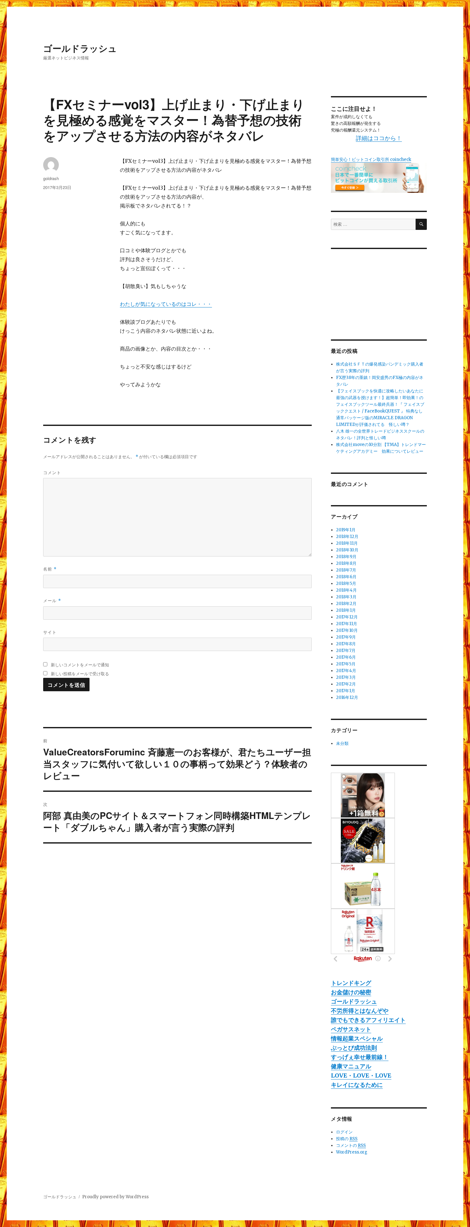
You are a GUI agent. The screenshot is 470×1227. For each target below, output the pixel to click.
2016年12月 (347, 697)
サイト (50, 632)
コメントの (351, 1145)
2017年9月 (346, 637)
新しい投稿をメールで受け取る (80, 673)
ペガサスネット (351, 1029)
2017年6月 (346, 657)
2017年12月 (347, 617)
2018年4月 (346, 590)
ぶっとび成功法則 (354, 1047)
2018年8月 (346, 563)
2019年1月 (346, 530)
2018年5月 (346, 583)
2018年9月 (346, 556)
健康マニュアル (351, 1066)
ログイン (344, 1132)
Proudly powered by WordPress (115, 1197)
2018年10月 (347, 550)
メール (52, 600)
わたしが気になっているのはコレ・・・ (166, 304)
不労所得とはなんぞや (359, 1010)
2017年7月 (346, 650)
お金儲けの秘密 (351, 992)
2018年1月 (346, 610)
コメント (52, 472)
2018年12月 (347, 536)
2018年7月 (346, 570)
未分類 (342, 743)
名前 (50, 569)
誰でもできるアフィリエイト (368, 1020)
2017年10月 (347, 630)
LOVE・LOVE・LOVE (361, 1075)
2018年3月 (346, 597)
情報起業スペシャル (357, 1038)
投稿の (346, 1138)
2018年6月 (346, 576)
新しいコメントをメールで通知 (80, 665)
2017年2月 (346, 684)
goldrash (51, 178)
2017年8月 (346, 644)
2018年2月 (346, 603)
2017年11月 (346, 623)
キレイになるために (357, 1084)
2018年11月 (347, 543)
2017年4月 (346, 670)
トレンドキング (351, 983)
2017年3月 (346, 677)
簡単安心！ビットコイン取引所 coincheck (371, 159)
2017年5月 (346, 664)
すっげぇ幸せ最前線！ (359, 1057)
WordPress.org (351, 1152)
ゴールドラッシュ (80, 48)
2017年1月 (345, 690)
